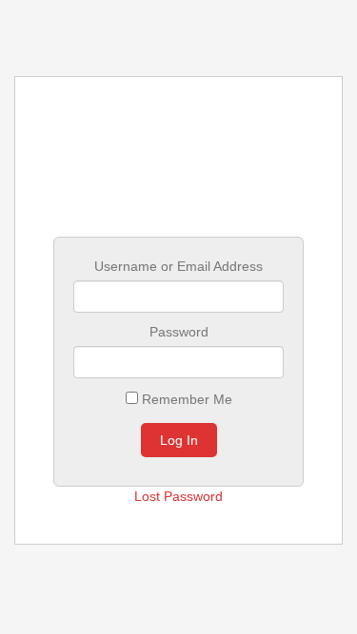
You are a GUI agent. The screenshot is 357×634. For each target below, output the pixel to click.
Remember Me (185, 399)
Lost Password (178, 496)
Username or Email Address (178, 266)
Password (178, 331)
